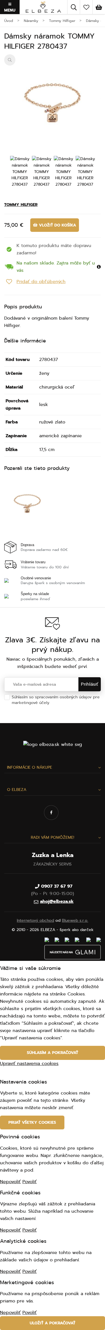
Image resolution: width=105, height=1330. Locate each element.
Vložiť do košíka (57, 225)
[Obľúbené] (86, 7)
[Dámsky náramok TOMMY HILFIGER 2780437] (52, 102)
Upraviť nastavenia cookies (29, 1063)
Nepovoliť (10, 1181)
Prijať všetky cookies (32, 1122)
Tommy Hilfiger (21, 205)
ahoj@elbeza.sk (57, 901)
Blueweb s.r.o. (75, 920)
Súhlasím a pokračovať (52, 1053)
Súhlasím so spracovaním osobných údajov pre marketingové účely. (56, 702)
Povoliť (29, 1181)
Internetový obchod (35, 920)
